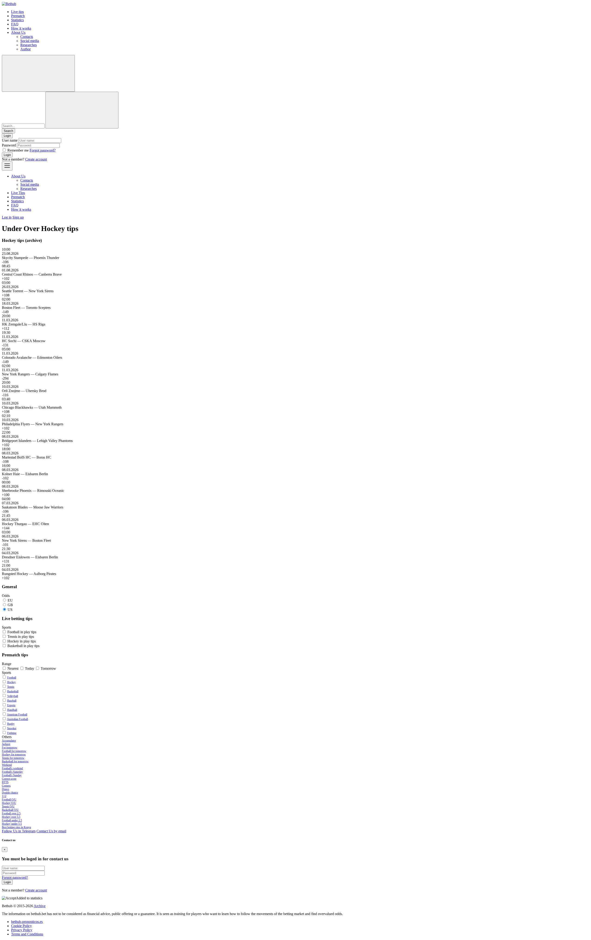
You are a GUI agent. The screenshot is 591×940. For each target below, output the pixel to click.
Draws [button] (5, 789)
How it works (21, 28)
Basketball (12, 691)
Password (9, 145)
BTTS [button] (5, 782)
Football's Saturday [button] (12, 771)
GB (10, 605)
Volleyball (12, 696)
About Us (18, 32)
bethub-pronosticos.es (27, 922)
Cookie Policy (21, 926)
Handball (12, 710)
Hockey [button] (21, 641)
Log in (7, 217)
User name (10, 140)
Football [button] (21, 632)
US (10, 609)
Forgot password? (43, 150)
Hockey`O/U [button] (9, 803)
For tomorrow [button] (9, 747)
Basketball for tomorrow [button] (15, 761)
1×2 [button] (4, 796)
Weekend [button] (7, 765)
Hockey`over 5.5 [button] (11, 816)
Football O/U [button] (9, 799)
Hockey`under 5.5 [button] (12, 823)
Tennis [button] (20, 637)
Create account (36, 159)
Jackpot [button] (6, 744)
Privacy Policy (21, 930)
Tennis (10, 686)
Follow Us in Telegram (19, 831)
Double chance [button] (10, 792)
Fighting (11, 733)
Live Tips (18, 193)
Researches (28, 45)
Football (11, 677)
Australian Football (17, 719)
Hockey (11, 682)
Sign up (18, 217)
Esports (11, 705)
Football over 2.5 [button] (11, 813)
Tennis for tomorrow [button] (13, 758)
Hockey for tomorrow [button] (14, 754)
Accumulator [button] (9, 740)
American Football (17, 714)
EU (10, 600)
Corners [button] (6, 785)
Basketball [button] (23, 646)
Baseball (11, 700)
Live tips (17, 12)
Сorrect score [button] (9, 778)
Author (25, 49)
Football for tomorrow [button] (14, 751)
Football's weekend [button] (12, 768)
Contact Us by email (51, 831)
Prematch (18, 16)
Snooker (11, 728)
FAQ (14, 24)
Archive (39, 906)
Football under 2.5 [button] (12, 820)
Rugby (11, 723)
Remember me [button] (18, 150)
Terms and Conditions (27, 934)
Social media (29, 41)
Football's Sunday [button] (11, 775)
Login (7, 155)
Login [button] (7, 135)
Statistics (17, 20)
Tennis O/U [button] (8, 806)
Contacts (26, 37)
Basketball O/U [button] (10, 810)
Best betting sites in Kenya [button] (16, 827)
